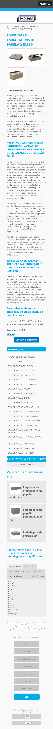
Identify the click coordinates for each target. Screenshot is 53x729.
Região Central (15, 566)
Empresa (26, 651)
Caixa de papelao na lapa (19, 398)
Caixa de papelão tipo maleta (21, 453)
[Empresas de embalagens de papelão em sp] (16, 57)
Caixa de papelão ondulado (20, 402)
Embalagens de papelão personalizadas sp (26, 515)
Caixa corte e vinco (16, 361)
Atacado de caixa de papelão (21, 357)
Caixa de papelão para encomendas (24, 416)
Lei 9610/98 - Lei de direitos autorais (19, 631)
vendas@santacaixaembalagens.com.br (28, 637)
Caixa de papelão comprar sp (21, 375)
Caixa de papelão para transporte (23, 425)
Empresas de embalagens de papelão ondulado (26, 492)
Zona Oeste (14, 571)
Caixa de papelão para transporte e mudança (24, 431)
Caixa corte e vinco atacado (20, 366)
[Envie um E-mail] (27, 697)
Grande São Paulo (16, 576)
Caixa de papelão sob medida (21, 448)
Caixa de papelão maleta (19, 389)
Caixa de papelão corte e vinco (22, 380)
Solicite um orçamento (26, 339)
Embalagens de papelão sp (32, 533)
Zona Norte (29, 566)
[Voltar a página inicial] (26, 16)
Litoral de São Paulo (36, 576)
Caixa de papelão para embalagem (23, 411)
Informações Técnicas (26, 659)
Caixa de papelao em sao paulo (22, 384)
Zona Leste (37, 571)
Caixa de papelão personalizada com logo (24, 438)
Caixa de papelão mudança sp (21, 393)
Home (26, 644)
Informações (15, 349)
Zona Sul (26, 571)
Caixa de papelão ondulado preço (23, 407)
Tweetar (11, 334)
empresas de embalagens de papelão (25, 104)
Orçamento (26, 674)
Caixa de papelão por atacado (21, 444)
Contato (26, 681)
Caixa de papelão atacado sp (21, 370)
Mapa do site (26, 688)
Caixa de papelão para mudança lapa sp (26, 421)
